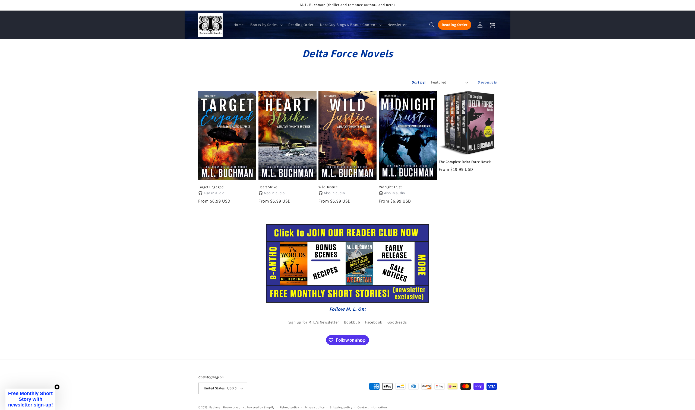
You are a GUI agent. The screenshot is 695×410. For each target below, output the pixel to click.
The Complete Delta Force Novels (465, 162)
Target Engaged (210, 187)
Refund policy (289, 407)
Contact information (372, 407)
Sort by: (418, 82)
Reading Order (454, 24)
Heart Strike (267, 187)
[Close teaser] (57, 387)
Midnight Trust (390, 187)
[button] (266, 24)
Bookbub (352, 322)
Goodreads (397, 322)
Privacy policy (315, 407)
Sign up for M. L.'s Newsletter (313, 322)
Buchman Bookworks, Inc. (227, 407)
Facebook (373, 322)
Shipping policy (341, 407)
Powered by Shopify (260, 407)
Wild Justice (327, 187)
